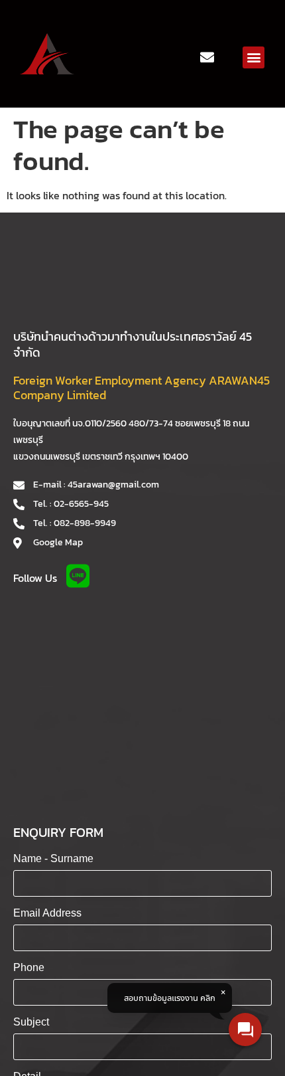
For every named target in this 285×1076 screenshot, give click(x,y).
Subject (31, 1022)
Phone (28, 967)
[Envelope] (207, 57)
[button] (253, 57)
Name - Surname (53, 858)
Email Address (47, 913)
